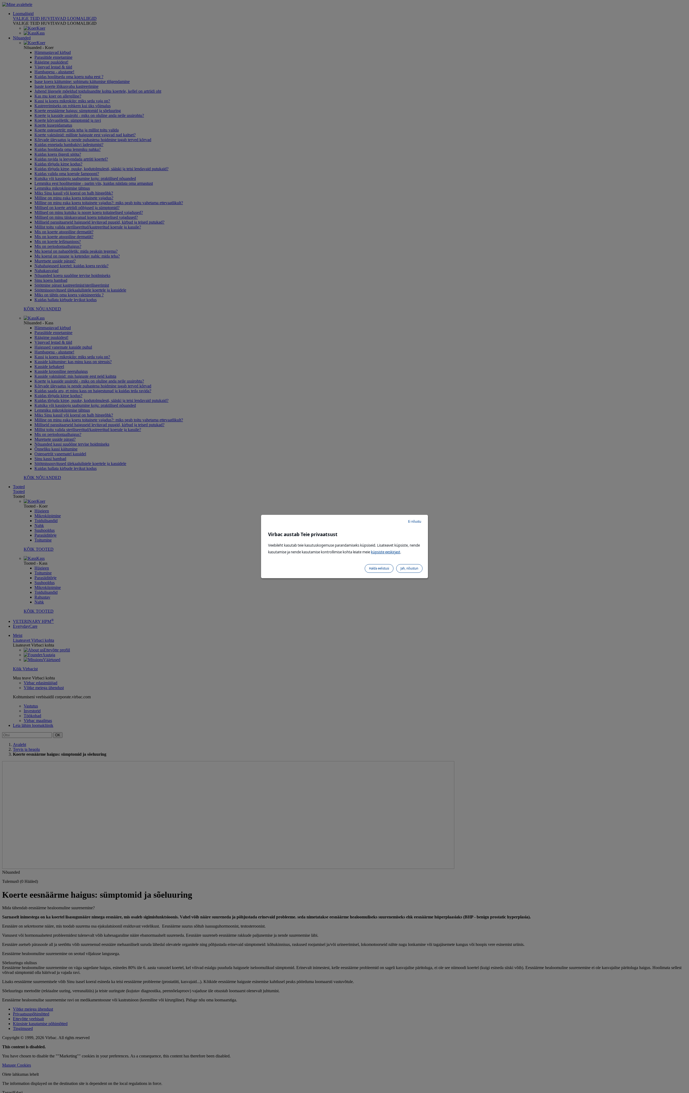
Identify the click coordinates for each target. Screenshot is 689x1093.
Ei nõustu (414, 521)
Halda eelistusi (379, 568)
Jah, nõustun (409, 568)
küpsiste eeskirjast (385, 551)
